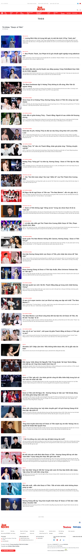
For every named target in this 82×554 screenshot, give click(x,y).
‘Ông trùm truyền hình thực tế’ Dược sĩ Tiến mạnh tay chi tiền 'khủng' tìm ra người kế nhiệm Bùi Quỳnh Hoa (50, 425)
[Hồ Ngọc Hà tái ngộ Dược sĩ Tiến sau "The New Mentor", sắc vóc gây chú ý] (11, 196)
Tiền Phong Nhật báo (43, 3)
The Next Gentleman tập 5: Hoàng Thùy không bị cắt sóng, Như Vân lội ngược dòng (49, 85)
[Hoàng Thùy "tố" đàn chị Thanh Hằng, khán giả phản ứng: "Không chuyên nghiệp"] (11, 149)
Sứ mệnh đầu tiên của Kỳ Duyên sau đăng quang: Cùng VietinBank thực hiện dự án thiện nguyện (51, 70)
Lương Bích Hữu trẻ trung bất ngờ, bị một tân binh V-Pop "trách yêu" (50, 38)
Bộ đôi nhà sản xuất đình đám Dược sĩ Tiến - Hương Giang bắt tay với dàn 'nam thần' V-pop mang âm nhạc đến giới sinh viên (50, 455)
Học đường (21, 13)
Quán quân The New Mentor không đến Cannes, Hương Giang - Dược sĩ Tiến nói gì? (51, 240)
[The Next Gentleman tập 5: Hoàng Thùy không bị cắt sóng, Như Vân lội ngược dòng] (11, 88)
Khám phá (11, 13)
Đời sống (6, 13)
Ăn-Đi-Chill (49, 13)
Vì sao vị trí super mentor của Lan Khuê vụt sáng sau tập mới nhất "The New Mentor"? (51, 301)
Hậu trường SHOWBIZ (39, 13)
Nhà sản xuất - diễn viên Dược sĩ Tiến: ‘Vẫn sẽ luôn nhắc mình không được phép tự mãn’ (50, 486)
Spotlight (69, 13)
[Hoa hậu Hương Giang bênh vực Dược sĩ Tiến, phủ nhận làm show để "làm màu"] (11, 257)
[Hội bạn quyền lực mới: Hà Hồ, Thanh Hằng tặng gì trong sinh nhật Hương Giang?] (11, 288)
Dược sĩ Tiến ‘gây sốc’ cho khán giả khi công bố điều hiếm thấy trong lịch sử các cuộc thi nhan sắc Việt (51, 378)
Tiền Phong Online (31, 3)
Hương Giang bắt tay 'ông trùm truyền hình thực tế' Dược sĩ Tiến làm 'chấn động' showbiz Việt (50, 502)
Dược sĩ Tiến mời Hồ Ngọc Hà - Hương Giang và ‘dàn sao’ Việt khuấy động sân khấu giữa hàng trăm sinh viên (50, 394)
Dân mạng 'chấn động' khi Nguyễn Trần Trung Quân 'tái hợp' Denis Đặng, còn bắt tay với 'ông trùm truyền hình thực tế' (50, 363)
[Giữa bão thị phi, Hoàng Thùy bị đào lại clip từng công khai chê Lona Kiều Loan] (11, 134)
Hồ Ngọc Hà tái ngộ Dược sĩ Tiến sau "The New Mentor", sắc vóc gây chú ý (50, 192)
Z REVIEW (62, 13)
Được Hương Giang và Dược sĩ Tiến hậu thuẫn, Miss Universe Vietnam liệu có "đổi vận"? (50, 270)
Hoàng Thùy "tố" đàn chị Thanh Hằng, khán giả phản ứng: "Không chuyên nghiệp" (50, 147)
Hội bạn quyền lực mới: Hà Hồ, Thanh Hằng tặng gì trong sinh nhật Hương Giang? (50, 286)
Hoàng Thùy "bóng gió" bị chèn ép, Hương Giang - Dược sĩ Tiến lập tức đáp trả (51, 162)
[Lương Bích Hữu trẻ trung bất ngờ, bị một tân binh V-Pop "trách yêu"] (11, 42)
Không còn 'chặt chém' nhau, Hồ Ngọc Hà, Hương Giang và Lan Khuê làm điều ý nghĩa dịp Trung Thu (50, 532)
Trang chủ (2, 13)
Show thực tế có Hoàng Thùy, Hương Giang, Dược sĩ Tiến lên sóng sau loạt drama (50, 101)
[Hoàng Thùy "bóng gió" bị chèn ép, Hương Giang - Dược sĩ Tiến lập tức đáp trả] (11, 165)
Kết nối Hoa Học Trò (27, 174)
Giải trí (17, 13)
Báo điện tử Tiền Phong (41, 8)
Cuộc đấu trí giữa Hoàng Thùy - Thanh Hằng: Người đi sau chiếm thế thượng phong (51, 116)
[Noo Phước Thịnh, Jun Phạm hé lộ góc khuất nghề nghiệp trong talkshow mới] (11, 57)
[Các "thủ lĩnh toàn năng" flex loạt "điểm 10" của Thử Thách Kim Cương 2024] (11, 180)
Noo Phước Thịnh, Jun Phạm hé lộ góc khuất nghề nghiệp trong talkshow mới (51, 54)
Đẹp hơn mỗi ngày (30, 13)
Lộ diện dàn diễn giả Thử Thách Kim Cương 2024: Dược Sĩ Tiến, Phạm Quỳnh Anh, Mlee (50, 224)
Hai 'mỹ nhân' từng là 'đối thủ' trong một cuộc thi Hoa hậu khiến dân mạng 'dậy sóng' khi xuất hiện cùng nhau (50, 471)
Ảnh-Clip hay (56, 13)
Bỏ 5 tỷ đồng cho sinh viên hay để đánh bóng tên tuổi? (44, 439)
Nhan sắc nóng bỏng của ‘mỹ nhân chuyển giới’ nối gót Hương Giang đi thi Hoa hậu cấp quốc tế (50, 409)
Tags (41, 19)
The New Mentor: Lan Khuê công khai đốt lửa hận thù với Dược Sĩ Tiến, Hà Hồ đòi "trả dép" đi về (50, 317)
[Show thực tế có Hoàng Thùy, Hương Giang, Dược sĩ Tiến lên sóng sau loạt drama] (11, 103)
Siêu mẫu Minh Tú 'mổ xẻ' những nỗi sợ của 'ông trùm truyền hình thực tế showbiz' (50, 548)
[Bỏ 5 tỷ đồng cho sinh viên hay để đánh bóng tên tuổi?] (11, 442)
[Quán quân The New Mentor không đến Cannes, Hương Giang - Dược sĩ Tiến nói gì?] (11, 242)
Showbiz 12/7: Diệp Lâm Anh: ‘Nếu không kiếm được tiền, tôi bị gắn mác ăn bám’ (50, 347)
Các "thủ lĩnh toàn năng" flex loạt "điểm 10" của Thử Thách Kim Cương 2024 (50, 178)
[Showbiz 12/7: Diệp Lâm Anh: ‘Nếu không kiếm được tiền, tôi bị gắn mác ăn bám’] (11, 350)
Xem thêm (80, 13)
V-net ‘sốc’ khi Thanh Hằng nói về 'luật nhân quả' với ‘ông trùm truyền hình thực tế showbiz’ (50, 517)
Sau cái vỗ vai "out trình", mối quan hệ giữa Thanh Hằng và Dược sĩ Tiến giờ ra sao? (51, 332)
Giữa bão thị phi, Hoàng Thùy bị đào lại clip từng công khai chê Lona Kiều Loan (50, 132)
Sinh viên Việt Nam (54, 3)
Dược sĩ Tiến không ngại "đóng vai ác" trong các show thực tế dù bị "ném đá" (49, 209)
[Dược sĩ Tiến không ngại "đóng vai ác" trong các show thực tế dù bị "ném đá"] (11, 211)
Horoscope (74, 13)
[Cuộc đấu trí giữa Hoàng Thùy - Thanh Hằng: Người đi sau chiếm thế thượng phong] (11, 119)
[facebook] (78, 4)
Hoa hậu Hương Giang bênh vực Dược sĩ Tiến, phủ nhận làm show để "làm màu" (50, 255)
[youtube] (80, 4)
